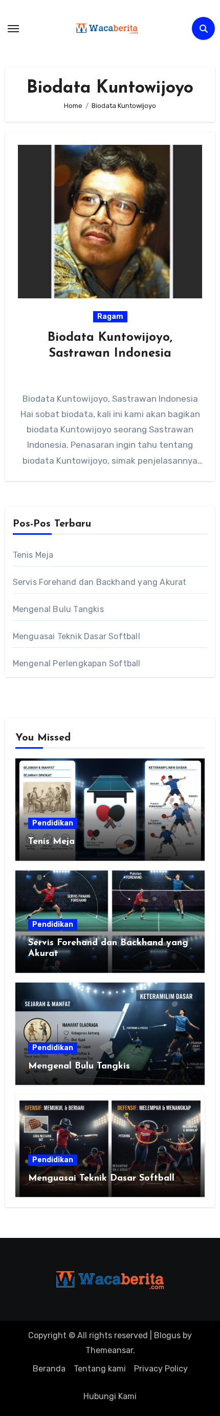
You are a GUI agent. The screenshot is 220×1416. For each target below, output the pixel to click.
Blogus (167, 1335)
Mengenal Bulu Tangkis (58, 609)
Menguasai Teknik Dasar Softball (76, 636)
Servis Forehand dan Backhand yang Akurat (100, 582)
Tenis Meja (33, 555)
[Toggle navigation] (13, 29)
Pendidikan (52, 823)
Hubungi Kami (110, 1396)
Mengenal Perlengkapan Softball (77, 663)
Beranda (49, 1369)
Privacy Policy (161, 1369)
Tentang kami (100, 1369)
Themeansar (109, 1350)
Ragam (110, 316)
